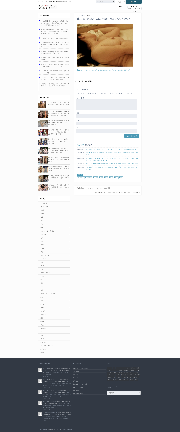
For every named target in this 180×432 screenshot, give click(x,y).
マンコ (113, 375)
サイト (78, 128)
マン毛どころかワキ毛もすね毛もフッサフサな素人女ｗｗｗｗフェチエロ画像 (58, 187)
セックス (132, 370)
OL (119, 368)
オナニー (43, 276)
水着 (41, 297)
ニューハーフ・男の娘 (47, 231)
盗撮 (111, 177)
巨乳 (134, 377)
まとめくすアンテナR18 (80, 384)
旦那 (112, 379)
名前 (77, 113)
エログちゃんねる (78, 387)
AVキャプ (43, 342)
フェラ (42, 269)
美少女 (42, 213)
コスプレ (43, 311)
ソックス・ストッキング (47, 293)
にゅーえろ (76, 371)
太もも (42, 248)
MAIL (134, 2)
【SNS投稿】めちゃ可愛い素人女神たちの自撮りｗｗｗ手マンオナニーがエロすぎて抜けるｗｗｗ (112, 168)
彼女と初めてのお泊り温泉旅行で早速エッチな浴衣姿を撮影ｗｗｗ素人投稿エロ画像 (58, 123)
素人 (116, 177)
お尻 (41, 238)
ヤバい (42, 332)
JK (116, 368)
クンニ (42, 266)
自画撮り (43, 314)
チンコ (109, 372)
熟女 (106, 177)
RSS (120, 7)
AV (108, 368)
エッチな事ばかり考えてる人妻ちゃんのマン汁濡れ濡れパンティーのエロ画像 (58, 168)
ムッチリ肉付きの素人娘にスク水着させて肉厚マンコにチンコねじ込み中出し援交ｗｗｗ (112, 163)
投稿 (109, 379)
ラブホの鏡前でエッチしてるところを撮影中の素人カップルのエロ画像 (58, 103)
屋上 (101, 177)
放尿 (41, 290)
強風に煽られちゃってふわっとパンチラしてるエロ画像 (93, 188)
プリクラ (43, 325)
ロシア (96, 177)
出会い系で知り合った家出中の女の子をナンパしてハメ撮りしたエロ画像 (116, 192)
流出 (116, 379)
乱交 (41, 262)
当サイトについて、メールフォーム (134, 8)
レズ (41, 286)
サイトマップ (121, 2)
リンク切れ (89, 177)
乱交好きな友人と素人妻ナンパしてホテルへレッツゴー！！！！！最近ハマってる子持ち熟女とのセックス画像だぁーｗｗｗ (112, 159)
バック (120, 372)
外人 (41, 227)
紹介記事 (81, 145)
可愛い (109, 377)
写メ (139, 375)
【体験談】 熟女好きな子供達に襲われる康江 (54, 38)
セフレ (137, 370)
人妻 (41, 217)
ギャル (42, 224)
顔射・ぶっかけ (45, 255)
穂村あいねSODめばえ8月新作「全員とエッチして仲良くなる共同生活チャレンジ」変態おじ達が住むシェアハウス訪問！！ (55, 31)
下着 (41, 300)
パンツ (131, 372)
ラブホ (118, 375)
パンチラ (43, 304)
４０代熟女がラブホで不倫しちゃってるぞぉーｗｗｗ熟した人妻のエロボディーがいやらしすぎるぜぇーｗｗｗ (55, 44)
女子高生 (123, 377)
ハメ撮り (43, 259)
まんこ (42, 241)
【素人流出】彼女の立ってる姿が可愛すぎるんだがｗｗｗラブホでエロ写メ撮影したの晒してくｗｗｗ (58, 113)
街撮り (42, 321)
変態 (114, 377)
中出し (126, 375)
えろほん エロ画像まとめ (80, 368)
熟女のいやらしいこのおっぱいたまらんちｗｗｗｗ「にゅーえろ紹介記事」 (102, 70)
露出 (121, 177)
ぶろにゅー (76, 381)
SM (41, 279)
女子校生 (43, 210)
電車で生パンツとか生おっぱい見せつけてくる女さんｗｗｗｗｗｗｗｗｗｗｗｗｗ (58, 141)
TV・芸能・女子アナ (46, 345)
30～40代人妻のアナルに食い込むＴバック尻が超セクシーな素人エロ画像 (58, 178)
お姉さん (133, 368)
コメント (80, 98)
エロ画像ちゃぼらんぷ (79, 393)
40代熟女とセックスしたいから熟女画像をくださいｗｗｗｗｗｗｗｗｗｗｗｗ (58, 159)
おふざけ (43, 328)
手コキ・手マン (45, 272)
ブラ (109, 375)
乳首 (131, 375)
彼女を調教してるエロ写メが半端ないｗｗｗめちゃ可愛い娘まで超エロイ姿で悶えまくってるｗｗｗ (58, 132)
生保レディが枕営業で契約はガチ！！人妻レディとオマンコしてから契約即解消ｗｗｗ (57, 370)
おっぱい (81, 177)
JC (111, 368)
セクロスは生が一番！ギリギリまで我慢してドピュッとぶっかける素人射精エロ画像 (111, 149)
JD (114, 368)
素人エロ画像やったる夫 (54, 429)
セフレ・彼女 (44, 206)
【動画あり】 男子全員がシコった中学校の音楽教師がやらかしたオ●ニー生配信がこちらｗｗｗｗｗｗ (55, 86)
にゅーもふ (76, 378)
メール (78, 120)
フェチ (42, 339)
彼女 (137, 377)
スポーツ (43, 335)
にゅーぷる (76, 374)
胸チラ (42, 307)
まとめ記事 (43, 203)
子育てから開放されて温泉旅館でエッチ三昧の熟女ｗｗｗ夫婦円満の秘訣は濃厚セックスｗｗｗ (58, 150)
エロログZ (76, 390)
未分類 (42, 352)
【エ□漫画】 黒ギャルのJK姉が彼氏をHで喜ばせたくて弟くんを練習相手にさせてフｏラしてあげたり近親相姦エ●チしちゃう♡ (55, 23)
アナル (42, 245)
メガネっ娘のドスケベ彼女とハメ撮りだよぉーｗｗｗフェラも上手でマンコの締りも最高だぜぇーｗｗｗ (112, 154)
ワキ (41, 252)
